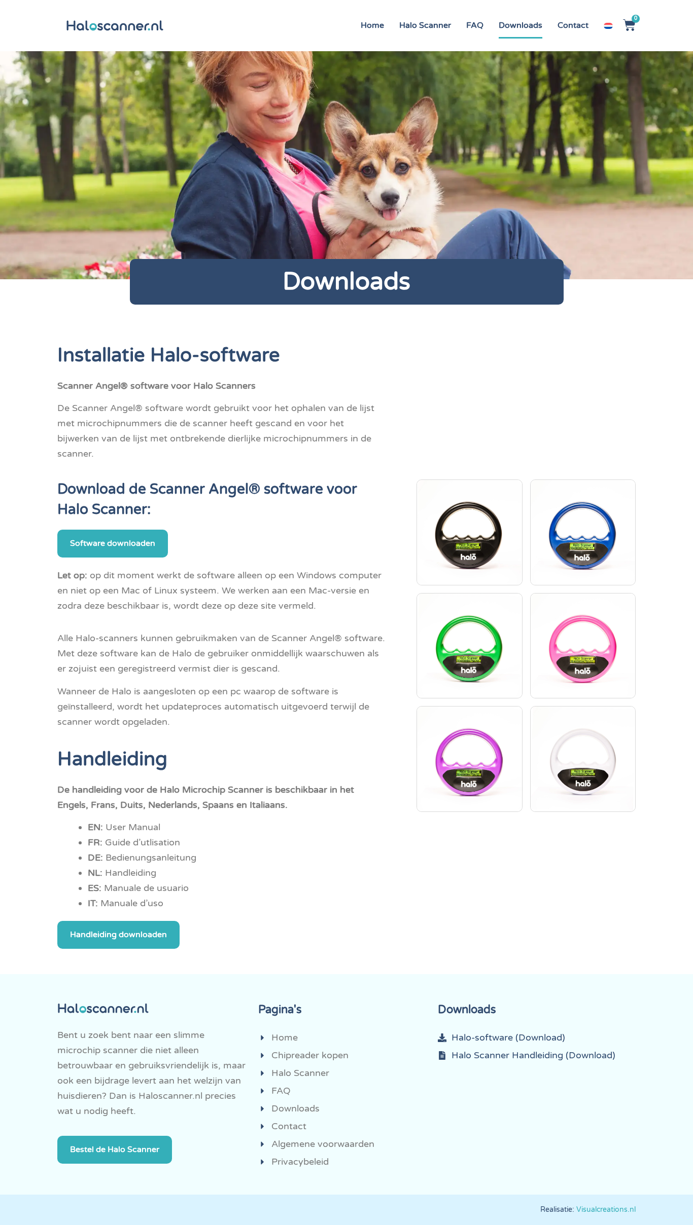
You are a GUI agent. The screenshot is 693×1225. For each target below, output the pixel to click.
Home (372, 25)
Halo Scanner (425, 25)
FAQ (474, 25)
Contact (573, 25)
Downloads (520, 25)
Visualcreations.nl (606, 1209)
